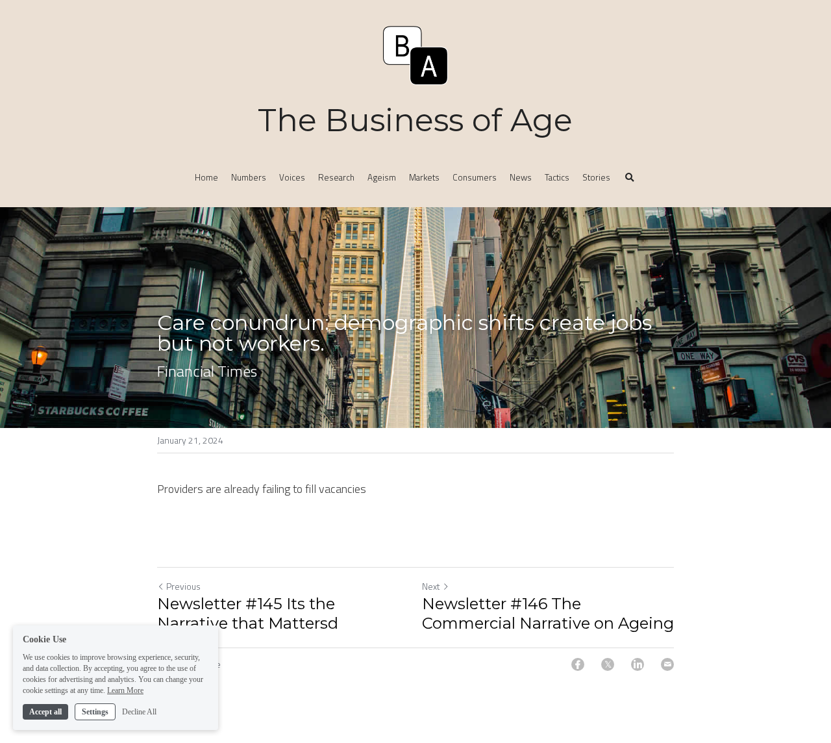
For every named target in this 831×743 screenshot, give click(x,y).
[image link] (415, 54)
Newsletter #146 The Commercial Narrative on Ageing (548, 613)
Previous (183, 586)
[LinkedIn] (637, 664)
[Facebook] (577, 664)
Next (431, 586)
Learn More (125, 689)
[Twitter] (607, 664)
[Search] (629, 178)
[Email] (667, 664)
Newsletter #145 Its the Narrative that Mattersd (247, 613)
